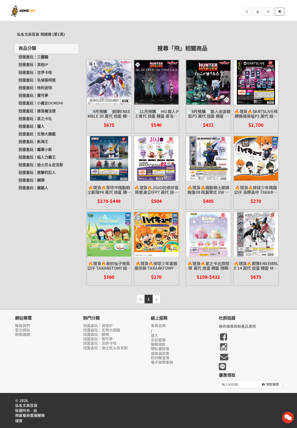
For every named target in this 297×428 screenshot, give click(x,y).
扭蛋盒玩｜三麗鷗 (33, 57)
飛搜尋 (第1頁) (52, 34)
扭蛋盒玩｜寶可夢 (33, 95)
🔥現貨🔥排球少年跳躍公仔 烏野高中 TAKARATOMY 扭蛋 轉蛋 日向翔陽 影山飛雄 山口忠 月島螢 (256, 190)
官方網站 (22, 330)
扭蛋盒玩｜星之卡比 (35, 119)
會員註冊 (158, 325)
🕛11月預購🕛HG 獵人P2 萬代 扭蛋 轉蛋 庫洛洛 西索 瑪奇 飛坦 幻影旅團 (156, 114)
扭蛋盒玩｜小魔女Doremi (41, 103)
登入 (154, 335)
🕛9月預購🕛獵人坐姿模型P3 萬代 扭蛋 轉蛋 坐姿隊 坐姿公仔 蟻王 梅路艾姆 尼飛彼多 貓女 (208, 114)
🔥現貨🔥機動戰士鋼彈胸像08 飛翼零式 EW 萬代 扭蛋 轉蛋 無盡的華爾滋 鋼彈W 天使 (208, 190)
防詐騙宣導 (160, 358)
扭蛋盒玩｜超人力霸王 (37, 157)
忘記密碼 (158, 340)
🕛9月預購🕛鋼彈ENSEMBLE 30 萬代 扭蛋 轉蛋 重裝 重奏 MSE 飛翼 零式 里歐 (109, 114)
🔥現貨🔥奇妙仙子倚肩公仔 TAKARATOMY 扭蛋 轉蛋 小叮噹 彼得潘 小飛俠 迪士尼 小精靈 (109, 266)
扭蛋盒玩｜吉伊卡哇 (35, 73)
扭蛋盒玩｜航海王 (33, 142)
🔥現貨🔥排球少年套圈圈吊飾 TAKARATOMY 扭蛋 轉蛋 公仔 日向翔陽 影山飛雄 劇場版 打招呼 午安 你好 (156, 266)
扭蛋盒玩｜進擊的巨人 (37, 173)
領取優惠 (272, 384)
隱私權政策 (160, 349)
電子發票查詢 (162, 362)
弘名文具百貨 (28, 34)
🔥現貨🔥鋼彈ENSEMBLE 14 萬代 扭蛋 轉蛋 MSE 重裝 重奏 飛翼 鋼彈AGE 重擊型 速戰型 (256, 266)
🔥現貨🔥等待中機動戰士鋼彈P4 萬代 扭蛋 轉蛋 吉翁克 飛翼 (109, 190)
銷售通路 (22, 334)
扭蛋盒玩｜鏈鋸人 (33, 188)
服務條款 (158, 344)
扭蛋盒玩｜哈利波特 (35, 88)
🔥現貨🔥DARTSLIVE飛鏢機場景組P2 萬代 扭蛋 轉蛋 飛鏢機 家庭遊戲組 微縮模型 (256, 114)
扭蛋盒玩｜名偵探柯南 (37, 80)
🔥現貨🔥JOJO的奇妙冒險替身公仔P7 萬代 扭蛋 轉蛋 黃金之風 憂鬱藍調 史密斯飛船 (156, 190)
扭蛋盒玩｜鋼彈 (32, 180)
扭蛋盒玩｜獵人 (32, 126)
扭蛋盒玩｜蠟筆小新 (35, 150)
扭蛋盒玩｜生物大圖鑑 (37, 134)
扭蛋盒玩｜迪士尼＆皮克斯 (41, 165)
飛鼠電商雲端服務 (30, 415)
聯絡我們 (22, 325)
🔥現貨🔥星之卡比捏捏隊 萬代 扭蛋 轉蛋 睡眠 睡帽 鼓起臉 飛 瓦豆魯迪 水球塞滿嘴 (208, 266)
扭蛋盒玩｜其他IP (33, 65)
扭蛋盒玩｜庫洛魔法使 (37, 111)
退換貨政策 (160, 353)
